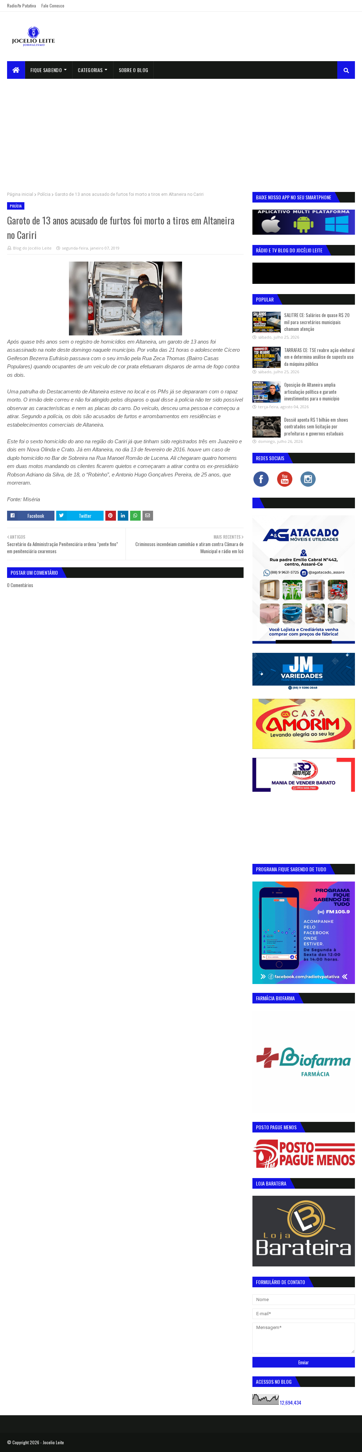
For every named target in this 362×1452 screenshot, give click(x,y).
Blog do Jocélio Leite (32, 248)
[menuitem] (16, 70)
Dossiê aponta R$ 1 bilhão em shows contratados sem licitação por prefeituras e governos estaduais (316, 426)
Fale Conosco (52, 5)
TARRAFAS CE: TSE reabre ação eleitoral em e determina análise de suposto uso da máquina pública (319, 356)
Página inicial (20, 194)
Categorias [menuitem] (90, 70)
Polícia (44, 194)
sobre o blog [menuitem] (133, 70)
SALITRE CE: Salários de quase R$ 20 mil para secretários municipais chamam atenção (317, 321)
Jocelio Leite (53, 1442)
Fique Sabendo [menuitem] (46, 70)
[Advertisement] (181, 131)
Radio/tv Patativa (21, 5)
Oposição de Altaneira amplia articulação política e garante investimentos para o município (311, 391)
